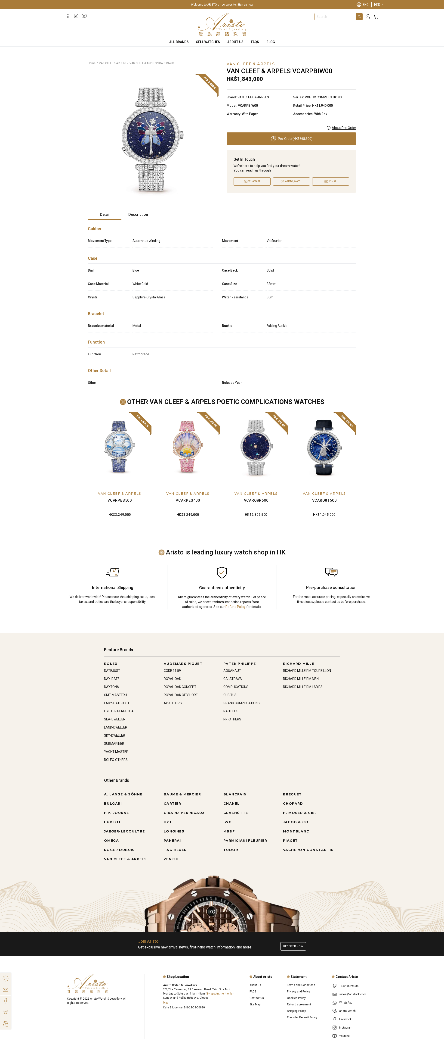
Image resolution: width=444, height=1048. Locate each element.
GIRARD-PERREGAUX (184, 813)
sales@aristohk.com (352, 994)
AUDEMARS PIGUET (183, 664)
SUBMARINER (114, 743)
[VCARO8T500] (324, 447)
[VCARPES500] (119, 447)
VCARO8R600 (256, 500)
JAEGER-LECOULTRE (124, 831)
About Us (235, 42)
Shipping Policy (296, 1011)
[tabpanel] (222, 306)
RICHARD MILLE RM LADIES (303, 687)
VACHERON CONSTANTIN (308, 850)
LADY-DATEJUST (117, 703)
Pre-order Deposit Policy (302, 1017)
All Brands (179, 42)
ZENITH (171, 859)
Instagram (345, 1027)
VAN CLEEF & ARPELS (112, 63)
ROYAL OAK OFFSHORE (181, 695)
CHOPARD (293, 803)
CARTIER (172, 803)
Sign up (242, 4)
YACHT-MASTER (116, 752)
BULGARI (113, 803)
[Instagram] (76, 16)
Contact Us (257, 998)
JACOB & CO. (296, 822)
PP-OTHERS (232, 719)
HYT (168, 822)
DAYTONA (111, 687)
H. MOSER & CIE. (299, 813)
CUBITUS (230, 695)
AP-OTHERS (173, 703)
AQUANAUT (232, 671)
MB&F (229, 831)
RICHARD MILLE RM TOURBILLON (307, 671)
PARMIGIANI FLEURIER (245, 840)
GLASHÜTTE (235, 813)
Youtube (344, 1036)
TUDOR (230, 850)
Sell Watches (208, 42)
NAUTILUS (230, 711)
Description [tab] (138, 214)
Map (165, 1002)
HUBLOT (112, 822)
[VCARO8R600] (256, 447)
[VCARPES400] (188, 447)
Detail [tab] (105, 214)
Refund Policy (235, 607)
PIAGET (290, 840)
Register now (293, 946)
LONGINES (174, 831)
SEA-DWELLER (114, 719)
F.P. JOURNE (116, 813)
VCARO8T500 (324, 500)
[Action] (5, 1023)
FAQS (255, 42)
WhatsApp (345, 1002)
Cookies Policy (296, 998)
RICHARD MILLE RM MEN (301, 679)
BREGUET (292, 794)
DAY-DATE (112, 679)
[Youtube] (84, 16)
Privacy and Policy (298, 991)
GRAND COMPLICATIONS (241, 703)
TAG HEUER (175, 850)
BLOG (270, 42)
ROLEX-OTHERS (116, 760)
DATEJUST (112, 671)
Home (92, 63)
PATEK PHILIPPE (239, 664)
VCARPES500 (120, 500)
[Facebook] (68, 16)
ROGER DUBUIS (119, 850)
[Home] (222, 24)
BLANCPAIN (235, 794)
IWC (227, 822)
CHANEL (231, 803)
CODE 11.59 (172, 671)
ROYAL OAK (172, 679)
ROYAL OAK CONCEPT (180, 687)
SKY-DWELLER (114, 735)
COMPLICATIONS (235, 687)
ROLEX (110, 664)
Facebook (345, 1019)
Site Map (255, 1004)
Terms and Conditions (301, 985)
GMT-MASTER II (115, 695)
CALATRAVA (232, 679)
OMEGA (111, 840)
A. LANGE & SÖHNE (123, 794)
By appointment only (219, 993)
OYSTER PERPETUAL (119, 711)
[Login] (368, 17)
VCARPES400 (188, 500)
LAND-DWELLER (115, 727)
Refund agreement (299, 1004)
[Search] (359, 16)
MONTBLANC (296, 831)
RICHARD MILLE (298, 664)
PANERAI (172, 840)
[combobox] (335, 16)
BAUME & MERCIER (182, 794)
